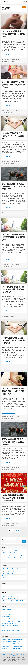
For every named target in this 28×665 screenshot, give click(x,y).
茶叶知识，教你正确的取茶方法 (8, 614)
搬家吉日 (22, 600)
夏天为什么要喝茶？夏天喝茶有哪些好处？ (10, 625)
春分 (17, 568)
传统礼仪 (22, 587)
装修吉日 (16, 598)
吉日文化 (4, 593)
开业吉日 (4, 598)
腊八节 (15, 557)
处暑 (17, 573)
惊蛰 (13, 568)
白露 (22, 573)
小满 (13, 571)
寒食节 (3, 552)
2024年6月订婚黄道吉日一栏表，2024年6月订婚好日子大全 (13, 136)
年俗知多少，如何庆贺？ (7, 609)
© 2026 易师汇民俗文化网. (7, 659)
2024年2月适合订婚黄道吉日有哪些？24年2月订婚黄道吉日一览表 (14, 186)
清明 (22, 568)
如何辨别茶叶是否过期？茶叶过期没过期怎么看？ (11, 623)
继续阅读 (10, 54)
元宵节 (9, 550)
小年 (21, 557)
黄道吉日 (4, 596)
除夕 (3, 559)
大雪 (3, 577)
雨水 (8, 568)
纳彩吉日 (5, 61)
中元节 (3, 555)
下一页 (17, 530)
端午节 (15, 552)
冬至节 (9, 557)
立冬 (17, 575)
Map (21, 659)
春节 (3, 550)
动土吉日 (4, 600)
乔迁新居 (16, 600)
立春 (3, 568)
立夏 (8, 571)
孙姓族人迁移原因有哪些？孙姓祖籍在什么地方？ (11, 641)
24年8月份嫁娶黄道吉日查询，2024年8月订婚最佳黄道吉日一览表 (13, 498)
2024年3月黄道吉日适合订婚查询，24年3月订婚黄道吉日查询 (14, 84)
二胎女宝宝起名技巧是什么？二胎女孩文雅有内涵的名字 (12, 646)
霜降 (13, 575)
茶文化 (3, 587)
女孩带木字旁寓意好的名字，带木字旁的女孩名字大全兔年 (13, 648)
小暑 (3, 573)
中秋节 (9, 555)
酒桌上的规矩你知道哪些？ (7, 612)
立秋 (13, 573)
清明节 (9, 552)
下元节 (3, 557)
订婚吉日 (8, 61)
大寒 (17, 577)
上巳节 (21, 550)
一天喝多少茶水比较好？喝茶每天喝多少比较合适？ (12, 621)
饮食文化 (16, 587)
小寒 (13, 577)
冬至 (8, 577)
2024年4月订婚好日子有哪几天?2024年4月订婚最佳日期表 (13, 237)
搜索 (3, 539)
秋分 (3, 575)
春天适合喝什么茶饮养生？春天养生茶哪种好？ (11, 630)
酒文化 (9, 587)
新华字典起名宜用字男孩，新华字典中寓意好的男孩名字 (12, 643)
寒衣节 (21, 555)
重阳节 (15, 555)
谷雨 (3, 571)
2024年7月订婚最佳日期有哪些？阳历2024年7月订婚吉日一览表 (13, 391)
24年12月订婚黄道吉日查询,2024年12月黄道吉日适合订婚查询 (14, 340)
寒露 (8, 575)
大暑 (8, 573)
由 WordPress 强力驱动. (16, 659)
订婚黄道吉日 (13, 61)
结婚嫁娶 (22, 596)
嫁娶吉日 (18, 59)
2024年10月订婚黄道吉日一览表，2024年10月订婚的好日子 (13, 34)
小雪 (22, 575)
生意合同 (10, 598)
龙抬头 (15, 550)
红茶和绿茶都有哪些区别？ (7, 618)
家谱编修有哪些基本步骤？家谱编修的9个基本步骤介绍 (12, 639)
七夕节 (21, 552)
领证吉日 (16, 596)
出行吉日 (10, 600)
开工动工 (22, 598)
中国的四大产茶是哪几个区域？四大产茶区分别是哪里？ (12, 628)
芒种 (17, 571)
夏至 (22, 571)
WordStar (24, 659)
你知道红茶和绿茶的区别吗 (7, 616)
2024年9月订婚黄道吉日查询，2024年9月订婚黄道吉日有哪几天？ (13, 289)
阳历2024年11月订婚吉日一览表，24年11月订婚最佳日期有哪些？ (13, 442)
